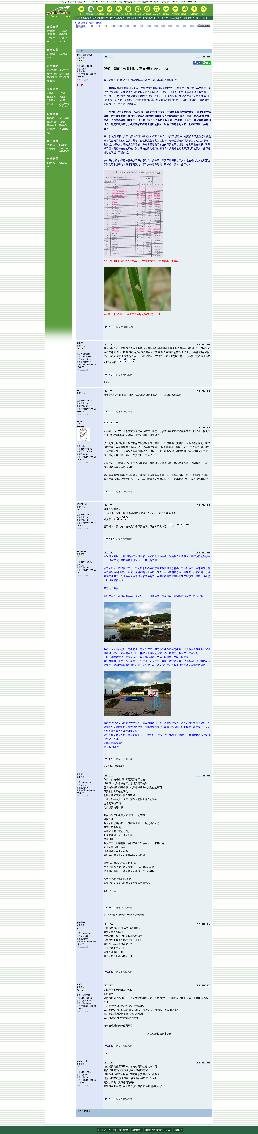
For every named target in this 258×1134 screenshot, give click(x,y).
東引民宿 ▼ (162, 17)
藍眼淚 (166, 13)
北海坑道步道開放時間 (64, 149)
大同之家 (51, 80)
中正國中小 (64, 93)
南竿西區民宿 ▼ (100, 17)
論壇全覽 (51, 166)
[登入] (198, 17)
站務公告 (63, 162)
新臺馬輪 (128, 13)
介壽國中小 (52, 93)
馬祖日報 (100, 13)
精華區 (91, 23)
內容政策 (112, 1129)
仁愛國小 (51, 100)
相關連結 (53, 114)
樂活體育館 (64, 129)
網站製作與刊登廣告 (154, 1129)
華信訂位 (63, 38)
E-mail (168, 1129)
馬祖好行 (63, 125)
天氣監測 (185, 13)
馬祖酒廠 (147, 13)
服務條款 (102, 1129)
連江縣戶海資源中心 (64, 105)
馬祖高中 (51, 129)
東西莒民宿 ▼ (149, 17)
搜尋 (203, 13)
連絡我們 (178, 1129)
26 (122, 326)
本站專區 (53, 158)
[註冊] (205, 17)
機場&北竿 (119, 13)
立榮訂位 (51, 38)
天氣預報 (175, 13)
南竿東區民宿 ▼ (84, 17)
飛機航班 (109, 13)
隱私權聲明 (124, 1129)
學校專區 (53, 89)
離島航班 (51, 30)
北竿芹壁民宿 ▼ (133, 17)
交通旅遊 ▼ (189, 17)
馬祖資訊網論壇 (81, 23)
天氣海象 (53, 49)
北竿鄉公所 (64, 73)
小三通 (62, 41)
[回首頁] (58, 16)
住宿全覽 (156, 13)
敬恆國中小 (52, 96)
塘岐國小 (63, 100)
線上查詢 (53, 141)
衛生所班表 (64, 118)
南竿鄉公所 (52, 73)
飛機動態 (51, 34)
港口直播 (137, 13)
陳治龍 (99, 23)
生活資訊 (194, 13)
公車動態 (63, 145)
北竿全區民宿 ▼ (117, 17)
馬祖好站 (53, 66)
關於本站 (51, 162)
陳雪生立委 (64, 70)
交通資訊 (53, 26)
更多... (49, 57)
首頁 (81, 13)
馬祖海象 (51, 53)
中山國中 (63, 96)
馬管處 (62, 121)
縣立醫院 (51, 118)
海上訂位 (51, 41)
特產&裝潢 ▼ (176, 17)
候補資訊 (63, 34)
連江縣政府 (52, 121)
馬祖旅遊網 (90, 13)
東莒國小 (51, 104)
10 (122, 759)
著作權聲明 (137, 1129)
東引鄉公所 (64, 77)
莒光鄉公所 (52, 77)
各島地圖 (51, 148)
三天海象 (63, 53)
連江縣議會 (52, 70)
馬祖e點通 (51, 125)
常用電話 (51, 145)
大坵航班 (63, 30)
